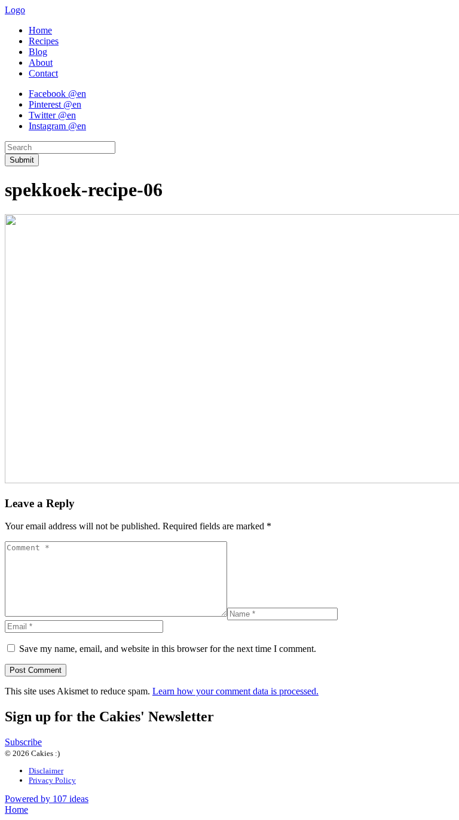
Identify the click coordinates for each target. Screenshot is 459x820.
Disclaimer (46, 770)
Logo (15, 10)
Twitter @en (52, 115)
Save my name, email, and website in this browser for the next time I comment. (167, 649)
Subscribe (23, 742)
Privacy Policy (52, 780)
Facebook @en (57, 94)
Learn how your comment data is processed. (235, 691)
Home (40, 30)
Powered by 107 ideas (46, 799)
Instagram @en (57, 126)
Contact (43, 73)
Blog (38, 52)
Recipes (44, 41)
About (41, 62)
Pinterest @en (55, 104)
